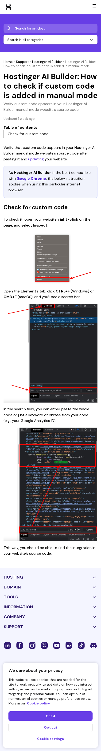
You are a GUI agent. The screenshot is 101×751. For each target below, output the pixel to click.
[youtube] (56, 645)
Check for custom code (28, 133)
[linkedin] (7, 645)
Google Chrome (31, 178)
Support (22, 62)
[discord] (93, 645)
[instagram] (32, 645)
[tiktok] (81, 645)
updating (36, 159)
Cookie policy (38, 703)
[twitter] (44, 645)
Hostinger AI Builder (47, 62)
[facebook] (19, 645)
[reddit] (69, 645)
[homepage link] (8, 7)
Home (8, 62)
